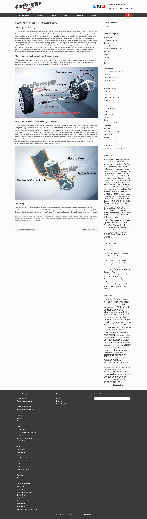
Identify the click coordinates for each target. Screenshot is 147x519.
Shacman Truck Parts (111, 123)
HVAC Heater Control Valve (112, 97)
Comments (61, 404)
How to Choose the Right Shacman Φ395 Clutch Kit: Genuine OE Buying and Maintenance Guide (117, 256)
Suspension (107, 137)
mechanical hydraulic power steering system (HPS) (28, 220)
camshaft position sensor (115, 318)
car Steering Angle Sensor (122, 335)
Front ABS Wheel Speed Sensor (115, 192)
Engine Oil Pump (109, 80)
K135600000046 (112, 371)
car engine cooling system (117, 321)
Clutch (106, 60)
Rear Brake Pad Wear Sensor (116, 223)
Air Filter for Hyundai (116, 164)
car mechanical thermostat (114, 331)
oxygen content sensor (115, 376)
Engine (106, 74)
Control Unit (107, 66)
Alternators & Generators (111, 40)
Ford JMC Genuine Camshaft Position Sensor (115, 365)
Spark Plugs (108, 128)
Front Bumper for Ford (118, 203)
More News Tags (118, 385)
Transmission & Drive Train (112, 140)
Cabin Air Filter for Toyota (116, 180)
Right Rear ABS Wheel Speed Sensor (117, 228)
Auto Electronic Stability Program (112, 305)
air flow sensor (120, 299)
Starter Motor (108, 134)
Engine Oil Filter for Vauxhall (115, 189)
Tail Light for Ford (109, 232)
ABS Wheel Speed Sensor (114, 159)
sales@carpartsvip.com (118, 4)
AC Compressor (109, 37)
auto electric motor (35, 216)
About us (40, 15)
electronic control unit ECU (115, 356)
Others (106, 111)
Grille (105, 94)
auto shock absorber (113, 311)
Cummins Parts (109, 69)
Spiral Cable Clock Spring (112, 131)
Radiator (106, 117)
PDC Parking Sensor (113, 218)
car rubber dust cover (89, 216)
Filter (105, 86)
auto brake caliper (116, 301)
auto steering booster (45, 216)
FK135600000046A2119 (116, 362)
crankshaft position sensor (117, 350)
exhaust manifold (112, 359)
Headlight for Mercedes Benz (116, 206)
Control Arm (107, 63)
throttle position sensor (114, 380)
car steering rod (116, 337)
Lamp (105, 106)
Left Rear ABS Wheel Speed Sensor (115, 211)
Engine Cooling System (111, 77)
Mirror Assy (126, 212)
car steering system (126, 337)
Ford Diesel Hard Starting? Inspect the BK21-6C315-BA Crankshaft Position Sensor (116, 286)
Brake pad (107, 54)
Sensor (106, 120)
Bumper (106, 57)
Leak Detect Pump (110, 108)
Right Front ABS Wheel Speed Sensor (116, 226)
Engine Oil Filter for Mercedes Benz (117, 187)
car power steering (120, 332)
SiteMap (58, 398)
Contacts (93, 15)
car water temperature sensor (116, 341)
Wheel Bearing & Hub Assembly (114, 148)
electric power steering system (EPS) (57, 218)
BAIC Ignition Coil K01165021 (111, 315)
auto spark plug (121, 312)
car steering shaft (32, 218)
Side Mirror (107, 126)
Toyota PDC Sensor (120, 232)
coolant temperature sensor (117, 346)
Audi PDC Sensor (116, 166)
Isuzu (105, 103)
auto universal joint (78, 216)
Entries (59, 401)
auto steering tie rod (68, 216)
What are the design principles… (27, 229)
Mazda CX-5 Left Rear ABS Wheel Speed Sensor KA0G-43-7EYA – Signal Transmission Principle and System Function (117, 278)
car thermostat (111, 339)
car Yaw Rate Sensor (117, 345)
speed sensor (111, 379)
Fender (106, 83)
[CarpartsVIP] (32, 6)
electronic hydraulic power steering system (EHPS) (81, 218)
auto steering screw (57, 216)
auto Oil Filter (118, 307)
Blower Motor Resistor (111, 46)
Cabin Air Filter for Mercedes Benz (117, 176)
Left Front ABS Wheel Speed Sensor (115, 209)
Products (53, 15)
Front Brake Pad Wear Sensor (117, 202)
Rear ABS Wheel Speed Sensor (117, 221)
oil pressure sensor (121, 374)
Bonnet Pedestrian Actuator (112, 49)
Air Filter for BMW (116, 161)
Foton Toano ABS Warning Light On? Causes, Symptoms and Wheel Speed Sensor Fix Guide (116, 263)
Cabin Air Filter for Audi (122, 169)
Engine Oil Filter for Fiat (110, 184)
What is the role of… (90, 229)
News (65, 15)
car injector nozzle (113, 327)
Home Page (25, 15)
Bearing (106, 43)
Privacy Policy (78, 15)
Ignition (106, 100)
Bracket (106, 52)
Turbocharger (108, 143)
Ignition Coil (121, 367)
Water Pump (108, 145)
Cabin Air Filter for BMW (111, 171)
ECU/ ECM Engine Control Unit (113, 71)
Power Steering (108, 114)
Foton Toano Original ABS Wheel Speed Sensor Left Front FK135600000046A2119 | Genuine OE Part (117, 270)
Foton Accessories (110, 89)
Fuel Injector (108, 91)
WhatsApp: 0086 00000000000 (121, 8)
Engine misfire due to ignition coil (117, 358)
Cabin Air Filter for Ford (115, 173)
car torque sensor (42, 218)
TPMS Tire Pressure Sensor (114, 235)
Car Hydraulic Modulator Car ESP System (118, 325)
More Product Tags (110, 244)
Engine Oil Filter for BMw (120, 182)
